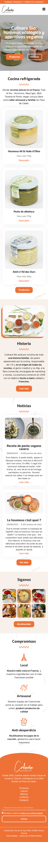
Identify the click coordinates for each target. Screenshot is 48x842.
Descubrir (24, 160)
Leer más (24, 482)
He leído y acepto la (23, 813)
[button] (44, 9)
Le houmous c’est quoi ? (24, 520)
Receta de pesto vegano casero (24, 447)
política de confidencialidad (32, 813)
